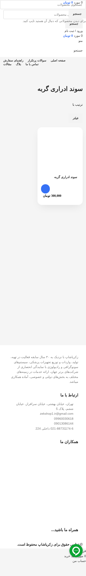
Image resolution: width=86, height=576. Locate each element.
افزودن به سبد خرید (45, 188)
